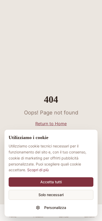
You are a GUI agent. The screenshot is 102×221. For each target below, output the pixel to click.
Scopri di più (38, 170)
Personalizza (55, 207)
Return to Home (51, 123)
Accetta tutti (51, 182)
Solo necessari (51, 194)
